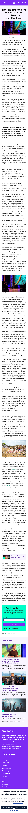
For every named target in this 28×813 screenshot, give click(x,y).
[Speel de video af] (14, 28)
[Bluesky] (9, 754)
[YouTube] (12, 754)
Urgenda (14, 469)
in (9, 485)
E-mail (5, 617)
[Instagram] (2, 754)
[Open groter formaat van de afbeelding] (14, 283)
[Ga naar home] (14, 2)
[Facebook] (14, 754)
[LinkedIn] (7, 754)
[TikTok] (5, 754)
